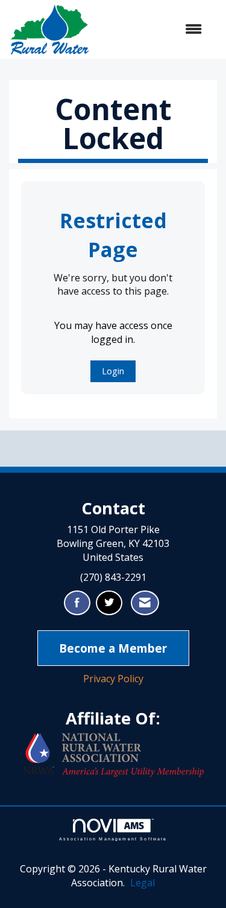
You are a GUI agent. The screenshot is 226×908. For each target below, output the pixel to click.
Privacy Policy (113, 678)
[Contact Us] (145, 602)
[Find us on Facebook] (77, 602)
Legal (142, 882)
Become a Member (113, 648)
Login (113, 371)
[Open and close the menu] (152, 29)
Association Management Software (113, 838)
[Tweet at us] (109, 602)
